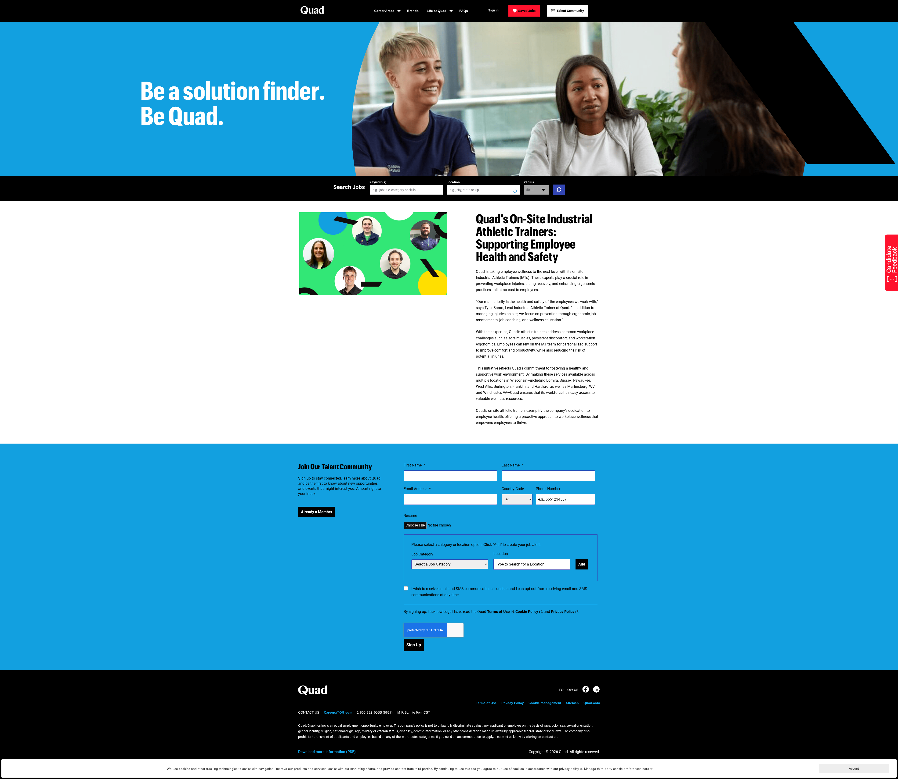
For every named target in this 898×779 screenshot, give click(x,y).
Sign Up (413, 644)
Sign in (493, 10)
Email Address (417, 489)
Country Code (513, 489)
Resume (410, 515)
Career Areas (384, 11)
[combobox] (483, 190)
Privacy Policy (562, 611)
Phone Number (548, 489)
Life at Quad (436, 11)
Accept (854, 768)
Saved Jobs (527, 11)
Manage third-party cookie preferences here (618, 768)
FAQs (463, 11)
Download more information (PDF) (327, 752)
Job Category (422, 554)
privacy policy (570, 768)
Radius (529, 182)
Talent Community (570, 11)
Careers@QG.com (338, 712)
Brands (413, 11)
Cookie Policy (526, 611)
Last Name (512, 465)
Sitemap (572, 703)
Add (581, 564)
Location (453, 182)
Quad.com (591, 703)
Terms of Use (498, 611)
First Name (414, 465)
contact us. (550, 737)
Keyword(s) (377, 182)
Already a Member (316, 512)
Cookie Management (545, 703)
